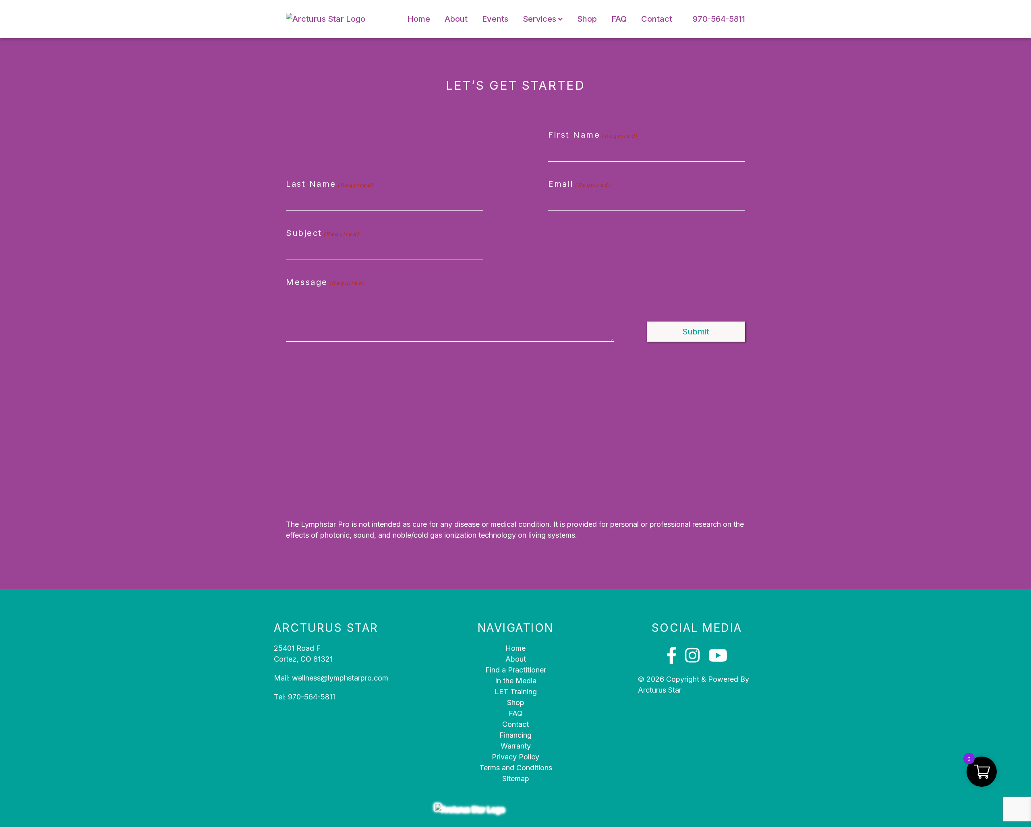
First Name (593, 135)
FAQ (619, 19)
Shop (587, 19)
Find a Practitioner (515, 670)
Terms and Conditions (515, 767)
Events (495, 19)
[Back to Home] (336, 19)
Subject (323, 233)
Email (579, 184)
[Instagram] (692, 655)
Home (418, 19)
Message (326, 282)
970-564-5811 (719, 19)
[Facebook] (671, 655)
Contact (656, 19)
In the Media (515, 680)
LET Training (516, 691)
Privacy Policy (515, 757)
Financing (515, 735)
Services (539, 19)
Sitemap (515, 778)
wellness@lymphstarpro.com (340, 678)
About (456, 19)
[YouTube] (717, 655)
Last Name (330, 184)
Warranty (516, 746)
